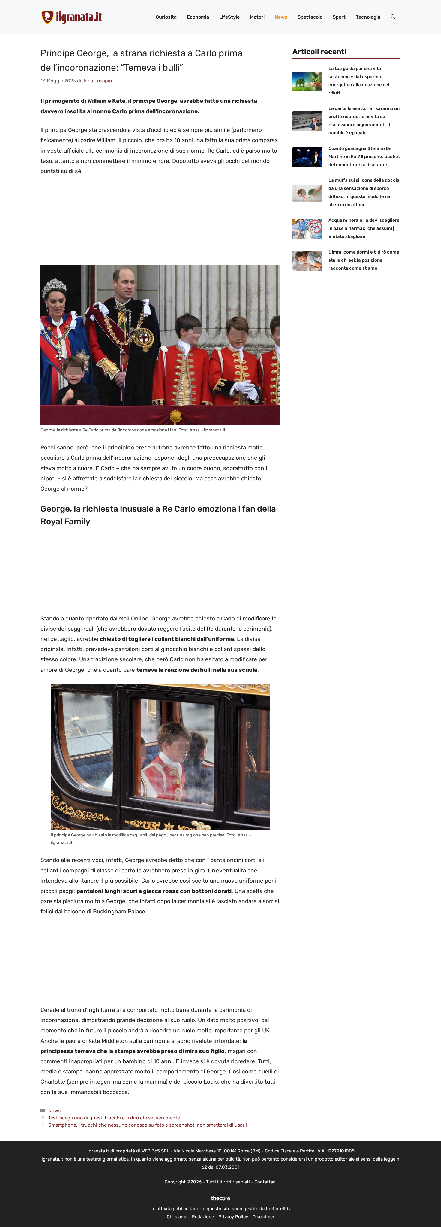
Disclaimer (263, 1216)
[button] (393, 17)
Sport (339, 17)
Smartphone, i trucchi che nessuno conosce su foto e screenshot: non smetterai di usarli (147, 1125)
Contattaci (265, 1182)
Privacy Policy (233, 1216)
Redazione (203, 1216)
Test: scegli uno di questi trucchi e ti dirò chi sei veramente (114, 1118)
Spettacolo (310, 17)
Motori (257, 17)
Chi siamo (177, 1216)
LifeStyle (229, 17)
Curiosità (166, 17)
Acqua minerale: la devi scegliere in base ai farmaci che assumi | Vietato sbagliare (364, 228)
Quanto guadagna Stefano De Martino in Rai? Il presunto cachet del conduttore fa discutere (364, 156)
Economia (198, 17)
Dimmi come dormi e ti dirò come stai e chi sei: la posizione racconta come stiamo (363, 260)
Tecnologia (368, 17)
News (281, 17)
